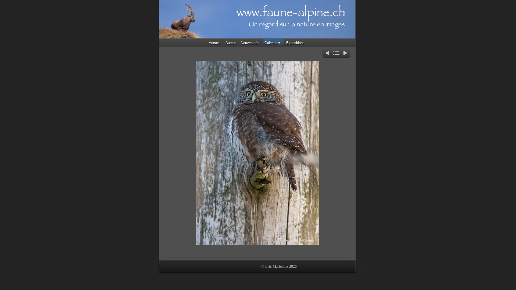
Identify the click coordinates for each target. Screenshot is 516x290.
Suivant (345, 53)
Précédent (327, 53)
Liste (336, 53)
